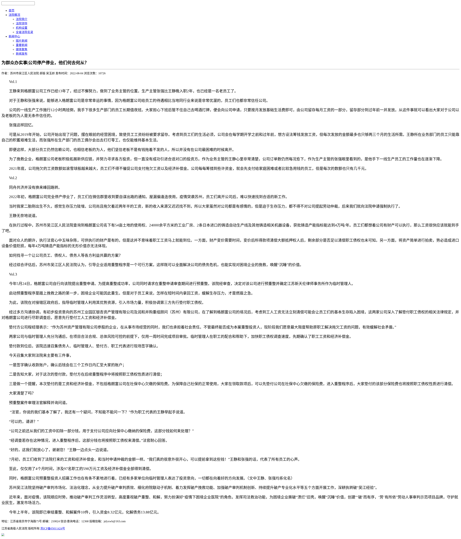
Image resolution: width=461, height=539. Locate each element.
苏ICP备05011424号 (52, 528)
